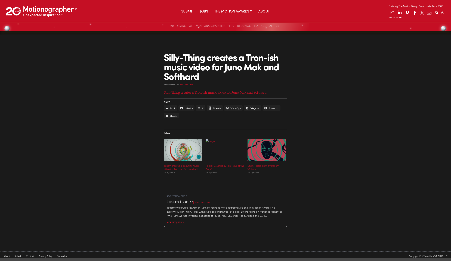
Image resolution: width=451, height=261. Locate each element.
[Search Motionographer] (437, 12)
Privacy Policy (45, 256)
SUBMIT (187, 11)
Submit (17, 256)
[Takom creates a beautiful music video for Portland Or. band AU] (183, 150)
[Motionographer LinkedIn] (400, 12)
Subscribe (62, 256)
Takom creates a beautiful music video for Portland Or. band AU (181, 167)
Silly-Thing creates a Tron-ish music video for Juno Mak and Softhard (215, 92)
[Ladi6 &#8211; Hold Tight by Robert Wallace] (267, 150)
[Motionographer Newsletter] (429, 12)
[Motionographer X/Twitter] (422, 12)
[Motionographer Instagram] (392, 12)
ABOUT (264, 11)
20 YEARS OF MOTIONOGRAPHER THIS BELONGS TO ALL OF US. (225, 26)
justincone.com (201, 202)
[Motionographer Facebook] (414, 12)
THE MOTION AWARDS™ (233, 11)
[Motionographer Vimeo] (407, 12)
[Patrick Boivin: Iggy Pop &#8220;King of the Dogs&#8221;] (225, 150)
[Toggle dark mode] (442, 12)
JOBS (204, 11)
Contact (30, 256)
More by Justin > (175, 222)
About (7, 256)
